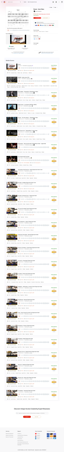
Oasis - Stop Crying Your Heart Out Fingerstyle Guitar (29, 312)
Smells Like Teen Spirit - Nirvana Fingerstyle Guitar (28, 234)
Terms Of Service (20, 440)
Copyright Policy (20, 436)
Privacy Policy (20, 438)
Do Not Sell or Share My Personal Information (23, 444)
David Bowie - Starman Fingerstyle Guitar (26, 299)
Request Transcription (9, 435)
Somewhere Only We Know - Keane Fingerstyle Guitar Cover (30, 169)
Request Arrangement (9, 433)
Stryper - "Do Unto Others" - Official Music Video (28, 117)
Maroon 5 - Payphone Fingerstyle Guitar (26, 364)
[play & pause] (8, 30)
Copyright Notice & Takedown (23, 435)
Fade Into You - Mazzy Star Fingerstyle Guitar (27, 377)
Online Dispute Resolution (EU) (23, 442)
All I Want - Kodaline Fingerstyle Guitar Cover (27, 182)
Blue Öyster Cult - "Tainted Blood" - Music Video (27, 130)
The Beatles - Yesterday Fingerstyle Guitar (26, 390)
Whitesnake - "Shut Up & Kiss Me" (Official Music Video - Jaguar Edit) (32, 143)
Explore (36, 416)
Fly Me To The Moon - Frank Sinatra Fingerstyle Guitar (29, 247)
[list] (59, 2)
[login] (62, 2)
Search (27, 416)
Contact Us (19, 433)
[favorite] (53, 2)
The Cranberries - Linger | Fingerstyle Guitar (27, 221)
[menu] (2, 2)
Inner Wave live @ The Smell (23, 156)
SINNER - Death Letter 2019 (23, 77)
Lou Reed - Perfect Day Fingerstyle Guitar (26, 273)
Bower (19, 64)
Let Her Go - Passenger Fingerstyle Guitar (26, 260)
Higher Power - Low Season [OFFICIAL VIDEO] (27, 104)
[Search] (20, 2)
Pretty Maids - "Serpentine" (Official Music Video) (28, 91)
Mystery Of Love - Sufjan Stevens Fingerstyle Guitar (28, 351)
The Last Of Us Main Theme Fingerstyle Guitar (27, 208)
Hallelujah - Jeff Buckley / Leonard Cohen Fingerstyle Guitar (30, 286)
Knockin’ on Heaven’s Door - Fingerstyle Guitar (27, 195)
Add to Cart (54, 68)
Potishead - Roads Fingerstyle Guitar (25, 338)
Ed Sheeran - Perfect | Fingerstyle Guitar (26, 325)
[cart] (56, 2)
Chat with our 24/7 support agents (18, 53)
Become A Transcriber (9, 436)
